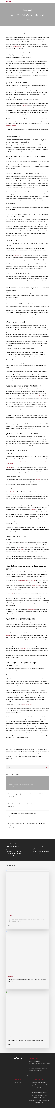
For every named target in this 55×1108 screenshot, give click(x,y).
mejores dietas (38, 395)
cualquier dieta (22, 648)
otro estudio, (10, 593)
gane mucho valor (17, 46)
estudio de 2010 (33, 509)
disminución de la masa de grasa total (26, 580)
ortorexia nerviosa (17, 255)
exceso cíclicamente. (27, 704)
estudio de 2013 (11, 491)
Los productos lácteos (21, 554)
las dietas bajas (31, 609)
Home (7, 33)
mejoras (38, 479)
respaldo (19, 389)
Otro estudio (9, 467)
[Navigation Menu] (48, 1)
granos (21, 549)
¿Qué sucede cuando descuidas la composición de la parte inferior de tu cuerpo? (39, 1085)
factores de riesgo (35, 585)
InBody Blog (27, 10)
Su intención (25, 105)
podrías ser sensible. (11, 125)
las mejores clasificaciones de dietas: (36, 413)
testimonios (21, 132)
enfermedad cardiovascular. (25, 501)
